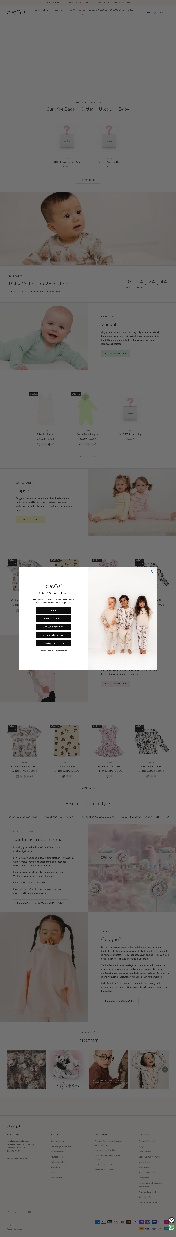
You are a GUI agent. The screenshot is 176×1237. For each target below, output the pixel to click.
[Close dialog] (152, 571)
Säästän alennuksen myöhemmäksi (53, 651)
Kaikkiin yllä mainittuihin (54, 643)
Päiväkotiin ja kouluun (53, 619)
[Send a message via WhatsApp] (171, 1227)
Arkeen (53, 610)
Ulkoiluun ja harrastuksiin (53, 627)
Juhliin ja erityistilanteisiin (53, 635)
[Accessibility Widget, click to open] (171, 1220)
